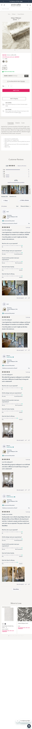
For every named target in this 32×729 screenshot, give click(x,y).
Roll (4, 68)
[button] (16, 20)
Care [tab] (22, 123)
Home (9, 14)
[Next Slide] (29, 189)
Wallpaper (14, 14)
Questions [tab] (13, 197)
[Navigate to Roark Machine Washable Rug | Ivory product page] (9, 613)
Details (7, 105)
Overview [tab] (11, 123)
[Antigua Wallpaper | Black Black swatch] (3, 61)
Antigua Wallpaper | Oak (12, 217)
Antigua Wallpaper (21, 14)
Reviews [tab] (4, 197)
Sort (17, 206)
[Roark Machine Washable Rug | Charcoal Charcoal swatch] (5, 624)
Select (26, 75)
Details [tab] (17, 123)
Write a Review (26, 201)
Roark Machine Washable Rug (7, 626)
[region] (16, 189)
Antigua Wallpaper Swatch (23, 623)
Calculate (23, 81)
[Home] (16, 6)
